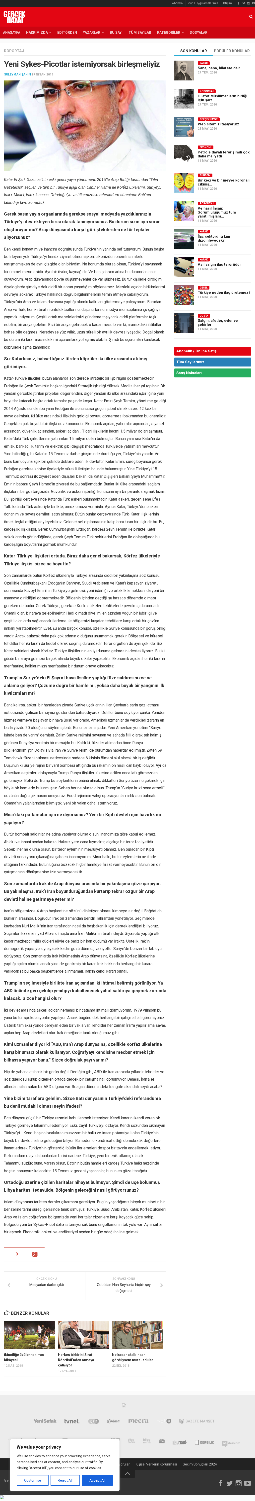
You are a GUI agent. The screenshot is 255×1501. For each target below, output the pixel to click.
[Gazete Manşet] (196, 1422)
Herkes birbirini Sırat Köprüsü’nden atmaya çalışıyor (76, 1360)
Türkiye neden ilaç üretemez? (224, 292)
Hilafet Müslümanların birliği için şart (222, 98)
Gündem (205, 175)
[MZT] (164, 1422)
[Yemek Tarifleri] (113, 1422)
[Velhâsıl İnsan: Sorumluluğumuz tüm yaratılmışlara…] (184, 211)
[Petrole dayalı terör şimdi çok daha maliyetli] (184, 155)
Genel (203, 287)
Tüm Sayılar (139, 33)
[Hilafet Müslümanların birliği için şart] (184, 99)
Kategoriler (168, 33)
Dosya (204, 315)
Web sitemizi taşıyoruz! (218, 124)
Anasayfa (11, 33)
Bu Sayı (116, 33)
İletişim (227, 3)
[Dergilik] (204, 1442)
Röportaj (14, 51)
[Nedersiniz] (231, 1442)
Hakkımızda (37, 33)
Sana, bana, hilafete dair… (220, 68)
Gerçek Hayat (209, 119)
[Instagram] (248, 3)
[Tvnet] (72, 1422)
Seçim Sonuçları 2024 (200, 1464)
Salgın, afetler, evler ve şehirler (218, 322)
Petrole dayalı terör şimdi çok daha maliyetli (224, 154)
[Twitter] (243, 3)
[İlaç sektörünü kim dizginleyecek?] (184, 239)
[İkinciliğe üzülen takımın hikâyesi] (29, 1335)
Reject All (65, 1480)
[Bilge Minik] (147, 1441)
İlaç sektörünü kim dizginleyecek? (214, 238)
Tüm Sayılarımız (190, 362)
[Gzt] (93, 1422)
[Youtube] (253, 3)
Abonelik (177, 3)
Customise (32, 1480)
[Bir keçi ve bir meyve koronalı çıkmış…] (184, 183)
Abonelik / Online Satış (196, 351)
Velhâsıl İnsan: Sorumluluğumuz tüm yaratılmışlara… (217, 212)
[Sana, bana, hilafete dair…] (184, 70)
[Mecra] (138, 1422)
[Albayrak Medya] (124, 1406)
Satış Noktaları (189, 373)
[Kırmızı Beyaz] (162, 1441)
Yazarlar (91, 33)
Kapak (204, 63)
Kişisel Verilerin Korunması (156, 1464)
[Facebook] (238, 3)
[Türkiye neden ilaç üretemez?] (184, 295)
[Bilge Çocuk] (131, 1441)
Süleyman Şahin (17, 74)
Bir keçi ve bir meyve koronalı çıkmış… (224, 182)
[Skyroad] (180, 1442)
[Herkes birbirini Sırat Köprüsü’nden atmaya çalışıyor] (83, 1335)
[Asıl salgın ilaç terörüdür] (184, 267)
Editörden (67, 33)
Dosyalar (198, 33)
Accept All (97, 1480)
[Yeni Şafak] (45, 1422)
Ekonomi (205, 147)
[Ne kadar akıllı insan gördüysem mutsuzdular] (137, 1335)
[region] (65, 1465)
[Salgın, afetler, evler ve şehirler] (184, 323)
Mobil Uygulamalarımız (203, 3)
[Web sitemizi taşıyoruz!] (184, 127)
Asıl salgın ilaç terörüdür (219, 264)
